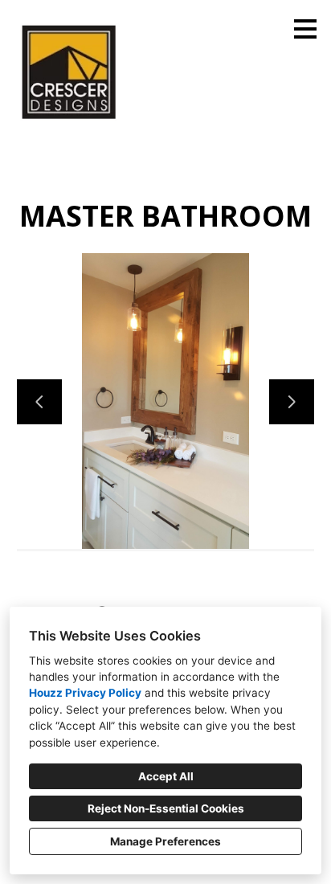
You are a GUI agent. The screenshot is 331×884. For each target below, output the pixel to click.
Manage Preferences (165, 841)
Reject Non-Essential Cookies (166, 808)
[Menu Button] (305, 29)
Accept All (166, 776)
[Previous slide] (39, 401)
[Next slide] (291, 401)
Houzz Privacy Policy (85, 692)
